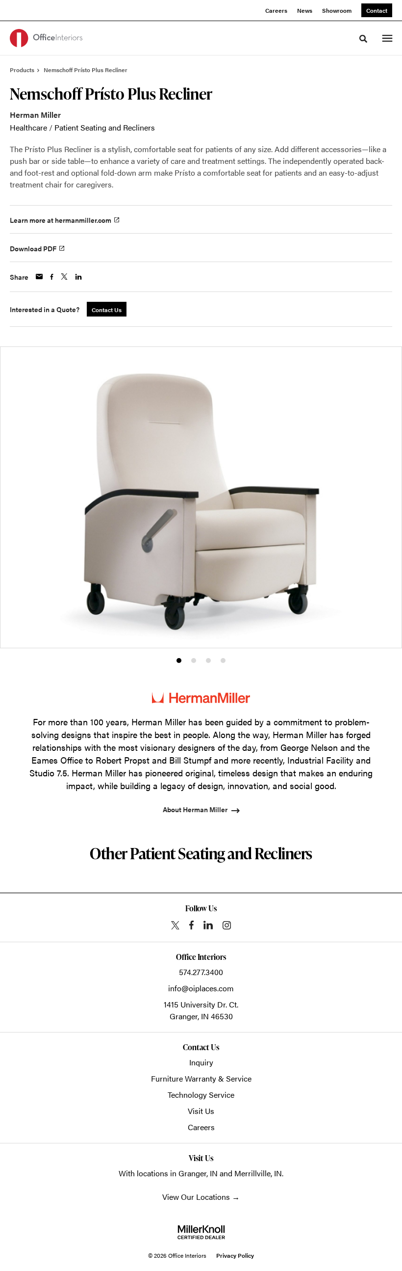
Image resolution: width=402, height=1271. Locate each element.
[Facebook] (191, 925)
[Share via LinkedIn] (78, 277)
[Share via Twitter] (64, 276)
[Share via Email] (39, 276)
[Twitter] (175, 925)
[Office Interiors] (46, 38)
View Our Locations (196, 1196)
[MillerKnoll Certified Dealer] (201, 1232)
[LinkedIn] (208, 925)
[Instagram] (227, 925)
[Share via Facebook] (51, 277)
